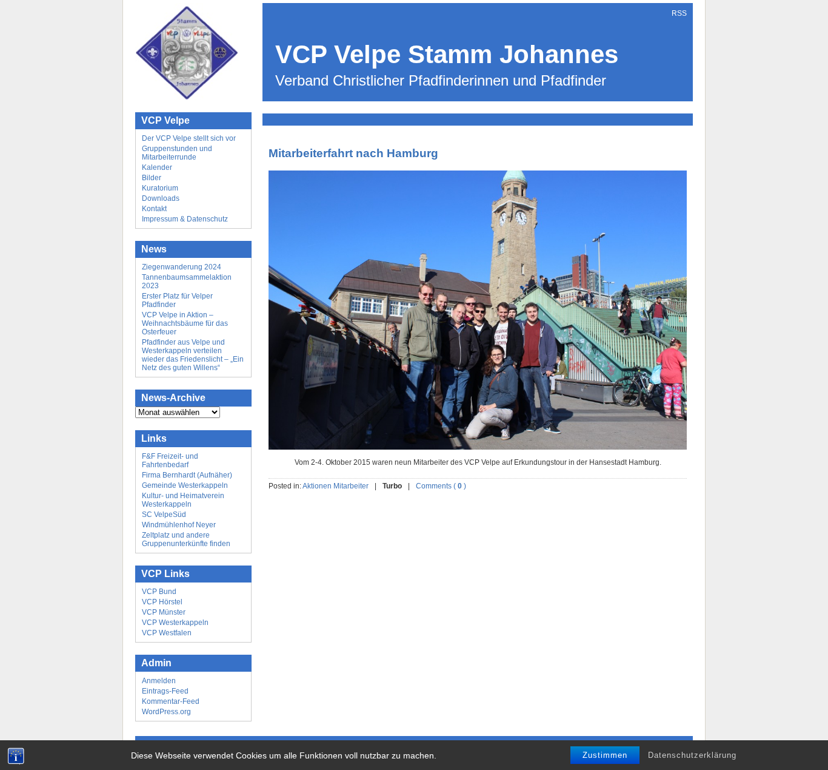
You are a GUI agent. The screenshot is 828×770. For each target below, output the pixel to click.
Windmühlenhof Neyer (179, 525)
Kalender (157, 167)
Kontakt (154, 208)
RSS (679, 13)
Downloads (160, 198)
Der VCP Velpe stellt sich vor (189, 138)
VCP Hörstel (162, 602)
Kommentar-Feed (170, 701)
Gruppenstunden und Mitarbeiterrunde (177, 152)
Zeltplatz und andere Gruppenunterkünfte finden (186, 539)
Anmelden (159, 681)
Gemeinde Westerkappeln (185, 485)
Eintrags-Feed (165, 691)
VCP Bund (159, 591)
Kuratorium (160, 188)
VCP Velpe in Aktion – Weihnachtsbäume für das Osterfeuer (185, 323)
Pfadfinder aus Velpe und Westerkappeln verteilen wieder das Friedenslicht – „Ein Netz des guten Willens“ (193, 355)
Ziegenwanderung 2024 (181, 267)
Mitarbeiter (351, 486)
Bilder (151, 178)
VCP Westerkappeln (175, 622)
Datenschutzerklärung (692, 755)
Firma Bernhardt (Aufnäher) (187, 475)
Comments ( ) (441, 486)
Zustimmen (605, 755)
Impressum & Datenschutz (185, 219)
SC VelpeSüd (164, 514)
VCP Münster (163, 612)
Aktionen (317, 486)
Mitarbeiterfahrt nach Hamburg (353, 153)
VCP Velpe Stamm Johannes (446, 54)
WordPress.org (166, 712)
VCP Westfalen (167, 633)
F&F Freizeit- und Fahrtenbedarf (170, 460)
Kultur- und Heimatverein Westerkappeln (183, 499)
